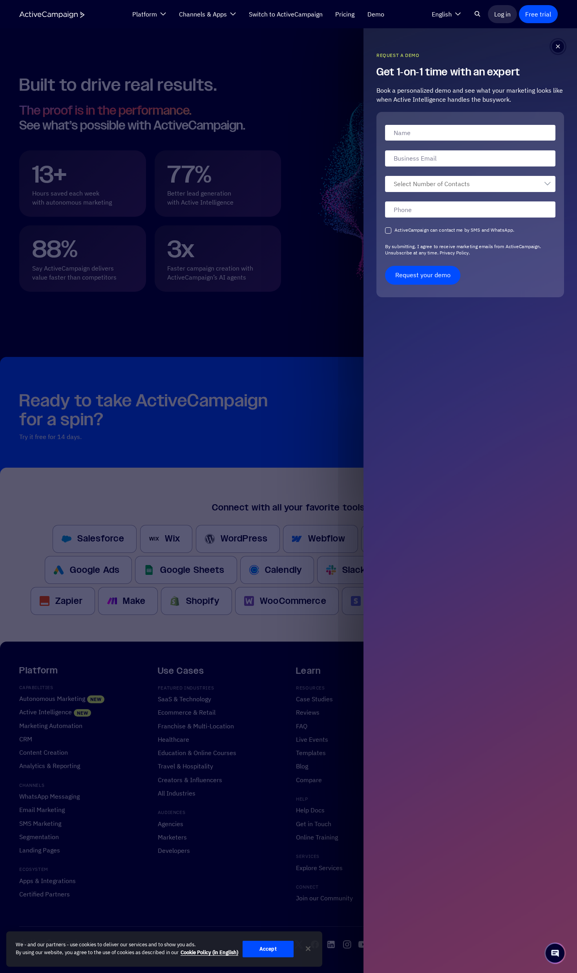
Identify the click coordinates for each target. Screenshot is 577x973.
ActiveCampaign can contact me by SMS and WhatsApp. (454, 230)
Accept (268, 949)
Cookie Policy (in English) (209, 952)
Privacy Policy (453, 253)
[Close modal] (558, 46)
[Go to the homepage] (51, 14)
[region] (164, 949)
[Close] (308, 948)
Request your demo (423, 275)
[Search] (477, 13)
